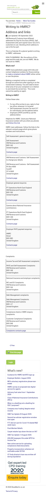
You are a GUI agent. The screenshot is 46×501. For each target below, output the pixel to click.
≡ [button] (43, 3)
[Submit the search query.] (37, 12)
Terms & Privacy (12, 491)
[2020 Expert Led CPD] (17, 481)
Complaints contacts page (16, 331)
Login (11, 362)
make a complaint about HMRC (19, 74)
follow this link (14, 123)
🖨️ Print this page (14, 352)
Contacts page (11, 152)
